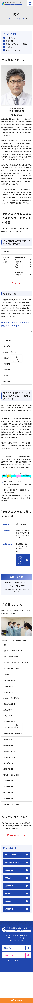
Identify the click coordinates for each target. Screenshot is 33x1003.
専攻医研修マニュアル (18, 835)
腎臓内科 (8, 878)
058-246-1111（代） (18, 938)
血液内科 (8, 893)
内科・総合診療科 (11, 855)
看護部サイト (8, 955)
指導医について (11, 47)
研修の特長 (10, 41)
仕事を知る (19, 19)
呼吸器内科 (9, 909)
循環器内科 (9, 870)
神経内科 (8, 901)
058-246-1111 (17, 586)
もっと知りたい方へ (13, 50)
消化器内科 (9, 886)
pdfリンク (18, 283)
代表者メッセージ (12, 38)
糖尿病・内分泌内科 (12, 862)
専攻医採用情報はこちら (20, 560)
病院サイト (7, 948)
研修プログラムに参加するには (16, 44)
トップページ (9, 19)
